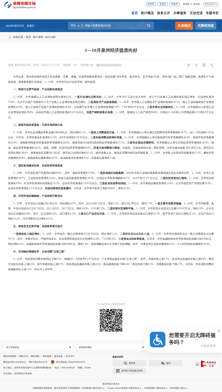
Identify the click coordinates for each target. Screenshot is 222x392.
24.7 (53, 157)
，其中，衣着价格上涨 (151, 258)
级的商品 (99, 142)
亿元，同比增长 (71, 132)
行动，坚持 (160, 76)
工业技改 (33, 178)
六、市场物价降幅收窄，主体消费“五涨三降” (39, 251)
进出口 (27, 208)
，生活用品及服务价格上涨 (185, 258)
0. (204, 112)
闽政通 (132, 363)
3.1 (111, 157)
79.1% (11, 238)
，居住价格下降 (139, 264)
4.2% (98, 264)
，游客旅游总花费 (38, 152)
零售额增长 (174, 132)
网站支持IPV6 (211, 4)
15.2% (16, 218)
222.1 (49, 208)
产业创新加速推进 (52, 89)
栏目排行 (70, 356)
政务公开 (163, 13)
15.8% (91, 172)
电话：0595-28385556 (65, 367)
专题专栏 (212, 13)
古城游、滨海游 (131, 147)
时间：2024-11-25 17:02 (46, 65)
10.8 (28, 112)
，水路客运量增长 (99, 157)
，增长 (78, 208)
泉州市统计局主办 (111, 384)
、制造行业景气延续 (27, 89)
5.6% (113, 238)
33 (85, 157)
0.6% (203, 258)
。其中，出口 (83, 203)
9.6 (87, 147)
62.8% (27, 213)
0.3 (196, 112)
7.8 (123, 107)
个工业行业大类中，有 (138, 96)
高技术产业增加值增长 (160, 102)
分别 (162, 112)
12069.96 (65, 244)
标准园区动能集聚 (113, 172)
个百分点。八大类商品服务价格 (106, 258)
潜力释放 (114, 147)
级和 (89, 142)
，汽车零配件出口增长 (33, 218)
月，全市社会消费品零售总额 (37, 132)
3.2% (116, 203)
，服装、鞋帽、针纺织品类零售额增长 (63, 147)
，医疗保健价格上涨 (46, 264)
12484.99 (201, 238)
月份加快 (68, 137)
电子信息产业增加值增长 (50, 107)
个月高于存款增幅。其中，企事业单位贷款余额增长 (139, 244)
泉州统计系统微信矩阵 (132, 370)
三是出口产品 (86, 213)
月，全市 (116, 96)
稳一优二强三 (176, 76)
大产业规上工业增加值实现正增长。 (67, 102)
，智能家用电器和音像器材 (33, 142)
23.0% (14, 142)
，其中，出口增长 (41, 213)
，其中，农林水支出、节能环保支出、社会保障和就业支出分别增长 (54, 238)
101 (75, 65)
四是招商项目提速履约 (58, 188)
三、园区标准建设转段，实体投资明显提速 (38, 165)
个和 (139, 178)
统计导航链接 (12, 347)
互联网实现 (161, 132)
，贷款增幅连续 (97, 244)
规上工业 (188, 102)
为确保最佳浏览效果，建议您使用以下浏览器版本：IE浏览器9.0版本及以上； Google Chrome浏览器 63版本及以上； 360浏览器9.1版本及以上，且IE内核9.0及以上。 (111, 388)
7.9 (115, 107)
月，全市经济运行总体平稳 (66, 81)
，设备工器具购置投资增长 (71, 178)
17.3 (196, 152)
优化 (96, 213)
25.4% (126, 188)
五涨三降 (131, 258)
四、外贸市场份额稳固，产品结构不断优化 (38, 195)
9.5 (170, 244)
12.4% (96, 238)
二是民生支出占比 (130, 233)
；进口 (122, 203)
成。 (149, 233)
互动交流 (196, 13)
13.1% (121, 142)
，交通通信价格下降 (165, 264)
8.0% (59, 172)
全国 (136, 172)
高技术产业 (99, 102)
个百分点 (78, 112)
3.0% (54, 213)
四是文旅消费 (101, 147)
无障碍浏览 (206, 25)
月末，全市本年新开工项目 (92, 188)
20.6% (66, 142)
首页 (134, 13)
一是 (100, 172)
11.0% (53, 137)
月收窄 (81, 258)
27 (153, 96)
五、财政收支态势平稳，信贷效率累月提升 (38, 226)
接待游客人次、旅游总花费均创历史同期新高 (122, 152)
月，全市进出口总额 (31, 203)
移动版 (196, 4)
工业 (144, 102)
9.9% (18, 183)
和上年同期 (182, 112)
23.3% (156, 213)
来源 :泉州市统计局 (19, 65)
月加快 (202, 132)
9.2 (71, 112)
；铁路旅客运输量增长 (38, 157)
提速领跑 (111, 102)
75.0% (11, 102)
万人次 (197, 147)
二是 (90, 102)
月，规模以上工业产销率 (136, 112)
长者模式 (184, 25)
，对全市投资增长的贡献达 (37, 183)
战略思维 (190, 76)
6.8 (67, 107)
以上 (149, 137)
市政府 (174, 4)
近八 (143, 233)
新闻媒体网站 (85, 347)
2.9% (201, 208)
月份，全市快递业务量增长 (34, 137)
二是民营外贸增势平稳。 (121, 208)
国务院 (151, 4)
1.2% (114, 233)
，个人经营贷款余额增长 (189, 244)
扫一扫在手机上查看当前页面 (111, 304)
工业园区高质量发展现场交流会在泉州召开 (164, 172)
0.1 (86, 258)
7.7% (149, 203)
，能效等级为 (78, 142)
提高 (191, 112)
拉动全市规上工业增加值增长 (53, 112)
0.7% (61, 264)
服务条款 (58, 356)
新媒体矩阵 (118, 357)
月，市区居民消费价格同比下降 (38, 258)
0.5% (31, 264)
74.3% (56, 183)
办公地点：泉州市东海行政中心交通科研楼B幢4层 (27, 367)
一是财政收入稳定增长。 (27, 233)
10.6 (205, 244)
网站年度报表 (9, 356)
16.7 (183, 132)
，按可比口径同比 (70, 152)
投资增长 (13, 178)
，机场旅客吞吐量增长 (71, 157)
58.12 (52, 152)
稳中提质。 (91, 81)
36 (123, 96)
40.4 (186, 137)
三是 (130, 142)
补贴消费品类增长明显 (109, 137)
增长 (181, 137)
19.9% (208, 183)
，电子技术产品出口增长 (174, 213)
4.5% (73, 203)
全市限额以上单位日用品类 (173, 142)
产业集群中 (36, 102)
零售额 (53, 142)
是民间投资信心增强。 (176, 178)
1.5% (73, 213)
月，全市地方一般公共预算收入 (67, 233)
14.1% (49, 218)
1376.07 (181, 208)
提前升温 (109, 132)
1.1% (166, 258)
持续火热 (146, 147)
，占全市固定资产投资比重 (189, 183)
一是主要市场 (163, 203)
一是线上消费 (96, 132)
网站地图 (35, 356)
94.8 (153, 112)
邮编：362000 (84, 367)
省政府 (162, 4)
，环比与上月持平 (42, 269)
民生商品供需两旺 (143, 142)
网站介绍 (23, 356)
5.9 (85, 183)
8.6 (132, 107)
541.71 (65, 208)
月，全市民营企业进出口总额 (160, 208)
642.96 (130, 203)
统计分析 (50, 37)
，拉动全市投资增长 (71, 183)
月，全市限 (137, 137)
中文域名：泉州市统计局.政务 (17, 373)
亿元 (57, 152)
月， (160, 152)
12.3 (144, 178)
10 (17, 137)
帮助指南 (46, 356)
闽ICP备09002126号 (38, 362)
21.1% (192, 213)
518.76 (89, 233)
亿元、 (43, 208)
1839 (110, 188)
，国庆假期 (157, 147)
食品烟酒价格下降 (113, 264)
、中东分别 (17, 208)
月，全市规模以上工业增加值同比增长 (43, 96)
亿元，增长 (106, 203)
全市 (15, 188)
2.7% (180, 264)
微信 (168, 363)
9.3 (75, 137)
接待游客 (180, 147)
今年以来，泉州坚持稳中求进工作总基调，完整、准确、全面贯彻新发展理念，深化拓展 (64, 76)
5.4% (85, 244)
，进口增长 (63, 213)
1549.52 (95, 203)
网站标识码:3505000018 (14, 362)
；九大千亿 (21, 102)
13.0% (169, 183)
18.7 (20, 178)
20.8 (20, 157)
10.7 (125, 178)
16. (174, 102)
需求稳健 (176, 203)
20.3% (90, 178)
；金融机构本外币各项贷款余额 (42, 244)
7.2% (102, 208)
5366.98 (58, 132)
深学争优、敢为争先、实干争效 (134, 76)
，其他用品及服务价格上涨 (79, 264)
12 (108, 244)
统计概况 (147, 13)
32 (50, 178)
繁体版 (186, 4)
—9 (171, 112)
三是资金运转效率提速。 (132, 238)
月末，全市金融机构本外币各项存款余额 (173, 238)
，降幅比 (67, 258)
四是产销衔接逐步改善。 (101, 112)
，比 (59, 137)
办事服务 (179, 13)
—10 (123, 102)
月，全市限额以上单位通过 (139, 132)
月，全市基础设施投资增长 (150, 183)
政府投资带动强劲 (115, 183)
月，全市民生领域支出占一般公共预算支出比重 (186, 233)
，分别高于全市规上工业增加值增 (91, 107)
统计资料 (38, 37)
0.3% (59, 258)
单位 (154, 137)
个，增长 (118, 188)
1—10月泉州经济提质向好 (111, 50)
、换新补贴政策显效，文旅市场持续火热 (39, 124)
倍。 (115, 157)
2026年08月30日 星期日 (20, 25)
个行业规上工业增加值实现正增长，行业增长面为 (184, 96)
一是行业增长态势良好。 (89, 96)
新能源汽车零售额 (167, 137)
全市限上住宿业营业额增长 (178, 152)
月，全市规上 (134, 102)
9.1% (94, 208)
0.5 (207, 132)
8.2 (67, 96)
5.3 (81, 132)
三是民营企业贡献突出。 (161, 107)
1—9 (74, 258)
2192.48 (47, 203)
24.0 (135, 178)
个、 (119, 107)
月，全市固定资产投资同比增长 (38, 172)
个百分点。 (140, 107)
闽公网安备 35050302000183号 (70, 362)
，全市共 (169, 147)
